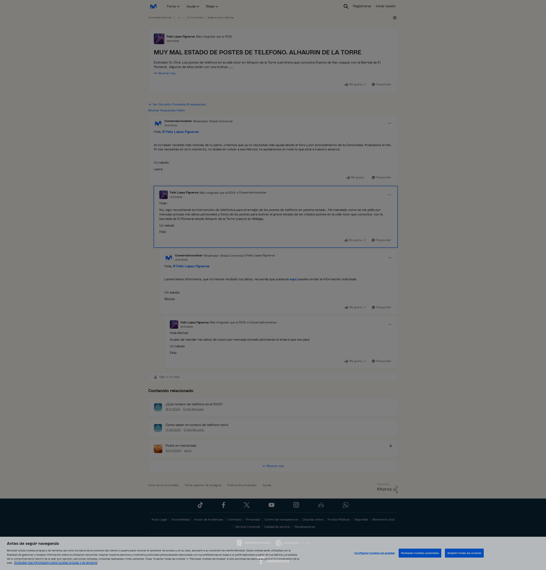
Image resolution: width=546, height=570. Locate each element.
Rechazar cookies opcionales (420, 553)
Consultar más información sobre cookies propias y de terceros (56, 562)
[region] (273, 553)
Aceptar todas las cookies (464, 553)
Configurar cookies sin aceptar (374, 553)
